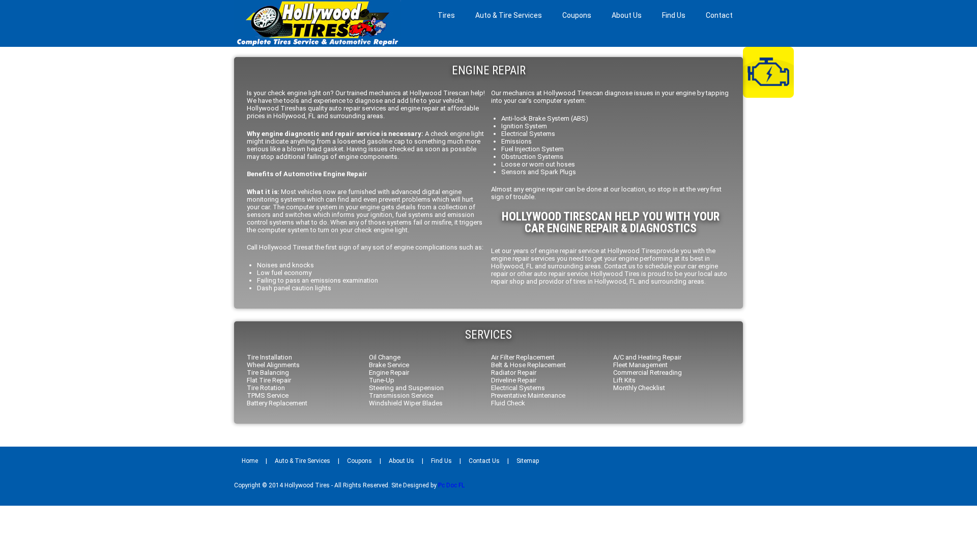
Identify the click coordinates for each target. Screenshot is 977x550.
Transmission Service (401, 395)
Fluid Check (508, 403)
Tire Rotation (266, 388)
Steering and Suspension (406, 388)
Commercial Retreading (647, 372)
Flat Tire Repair (269, 380)
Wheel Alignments (273, 365)
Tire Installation (269, 357)
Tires (446, 15)
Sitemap (527, 460)
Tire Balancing (268, 372)
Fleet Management (640, 365)
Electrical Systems (518, 388)
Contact (719, 15)
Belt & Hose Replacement (528, 365)
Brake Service (389, 365)
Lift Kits (624, 380)
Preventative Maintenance (528, 395)
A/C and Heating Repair (647, 357)
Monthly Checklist (639, 388)
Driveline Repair (513, 380)
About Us (627, 15)
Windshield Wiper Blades (406, 403)
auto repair (549, 274)
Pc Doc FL (451, 485)
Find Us (673, 15)
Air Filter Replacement (523, 357)
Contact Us (484, 460)
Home (250, 460)
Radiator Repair (513, 372)
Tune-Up (381, 380)
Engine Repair (389, 372)
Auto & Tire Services (508, 15)
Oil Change (384, 357)
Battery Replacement (277, 403)
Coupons (576, 15)
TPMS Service (268, 395)
